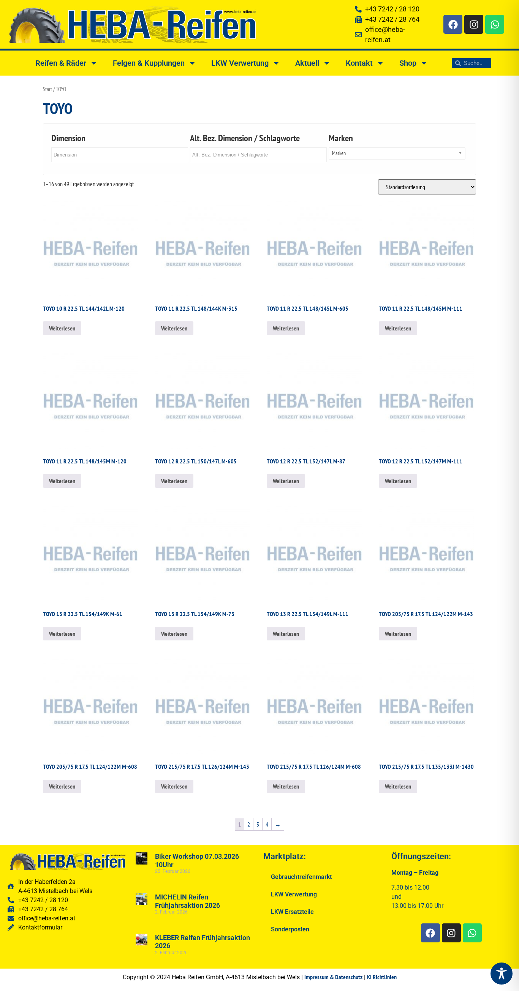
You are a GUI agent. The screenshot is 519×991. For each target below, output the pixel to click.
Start (47, 89)
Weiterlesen (62, 328)
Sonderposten (290, 929)
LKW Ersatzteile (292, 911)
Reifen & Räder (60, 63)
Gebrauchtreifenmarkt (301, 876)
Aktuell (307, 63)
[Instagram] (473, 24)
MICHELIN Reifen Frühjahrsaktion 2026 (187, 901)
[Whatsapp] (494, 24)
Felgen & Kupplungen (149, 63)
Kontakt (359, 63)
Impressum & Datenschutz (333, 977)
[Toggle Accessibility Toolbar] (501, 973)
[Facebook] (452, 24)
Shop (407, 63)
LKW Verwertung (240, 63)
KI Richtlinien (382, 977)
